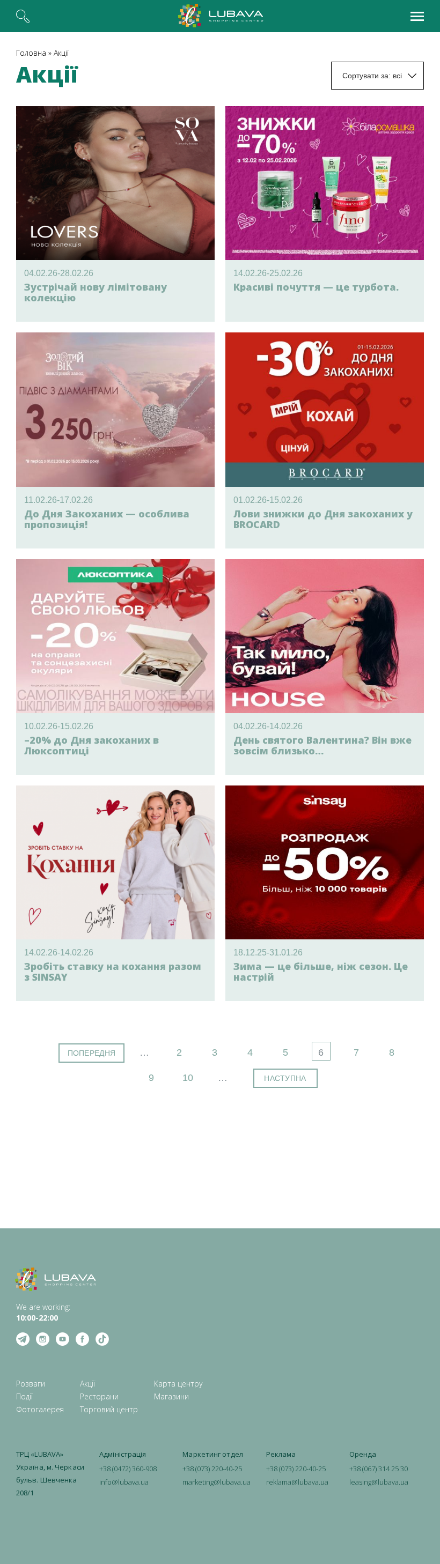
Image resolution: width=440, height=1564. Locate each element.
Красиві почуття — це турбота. (316, 286)
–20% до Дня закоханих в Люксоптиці (91, 745)
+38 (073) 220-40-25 (212, 1468)
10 (187, 1077)
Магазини (171, 1396)
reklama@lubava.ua (297, 1482)
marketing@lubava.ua (216, 1482)
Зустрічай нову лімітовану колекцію (95, 292)
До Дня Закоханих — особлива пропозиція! (106, 519)
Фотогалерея (40, 1409)
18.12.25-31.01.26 (268, 952)
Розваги (30, 1383)
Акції (61, 53)
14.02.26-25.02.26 (268, 273)
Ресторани (99, 1396)
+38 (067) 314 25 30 (378, 1468)
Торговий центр (109, 1409)
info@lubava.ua (124, 1482)
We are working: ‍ (43, 1312)
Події (24, 1396)
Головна (31, 53)
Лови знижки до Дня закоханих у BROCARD (323, 519)
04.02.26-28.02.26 (58, 273)
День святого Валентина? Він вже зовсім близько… (322, 745)
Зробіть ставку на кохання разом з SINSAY (112, 971)
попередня (92, 1053)
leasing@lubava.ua (378, 1482)
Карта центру (178, 1383)
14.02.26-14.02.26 (58, 952)
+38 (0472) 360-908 (128, 1468)
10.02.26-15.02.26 (58, 726)
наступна (285, 1078)
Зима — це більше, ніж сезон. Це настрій (320, 971)
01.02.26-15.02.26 (268, 500)
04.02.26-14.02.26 (268, 726)
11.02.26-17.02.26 (58, 500)
